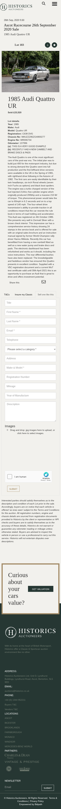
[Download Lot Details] (47, 45)
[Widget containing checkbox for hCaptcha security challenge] (28, 477)
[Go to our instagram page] (38, 282)
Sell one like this (46, 294)
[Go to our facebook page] (8, 662)
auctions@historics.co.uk (17, 691)
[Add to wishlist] (54, 45)
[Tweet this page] (31, 282)
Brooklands (12, 727)
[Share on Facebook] (25, 282)
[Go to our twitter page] (14, 662)
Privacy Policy (37, 801)
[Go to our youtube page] (21, 662)
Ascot (8, 718)
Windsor (10, 741)
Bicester (10, 723)
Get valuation (40, 589)
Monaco (10, 737)
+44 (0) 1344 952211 (15, 700)
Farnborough (13, 732)
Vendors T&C (11, 709)
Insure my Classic (23, 294)
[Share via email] (44, 282)
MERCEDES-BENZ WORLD (18, 746)
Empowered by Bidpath (30, 804)
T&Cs (7, 294)
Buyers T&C (11, 704)
